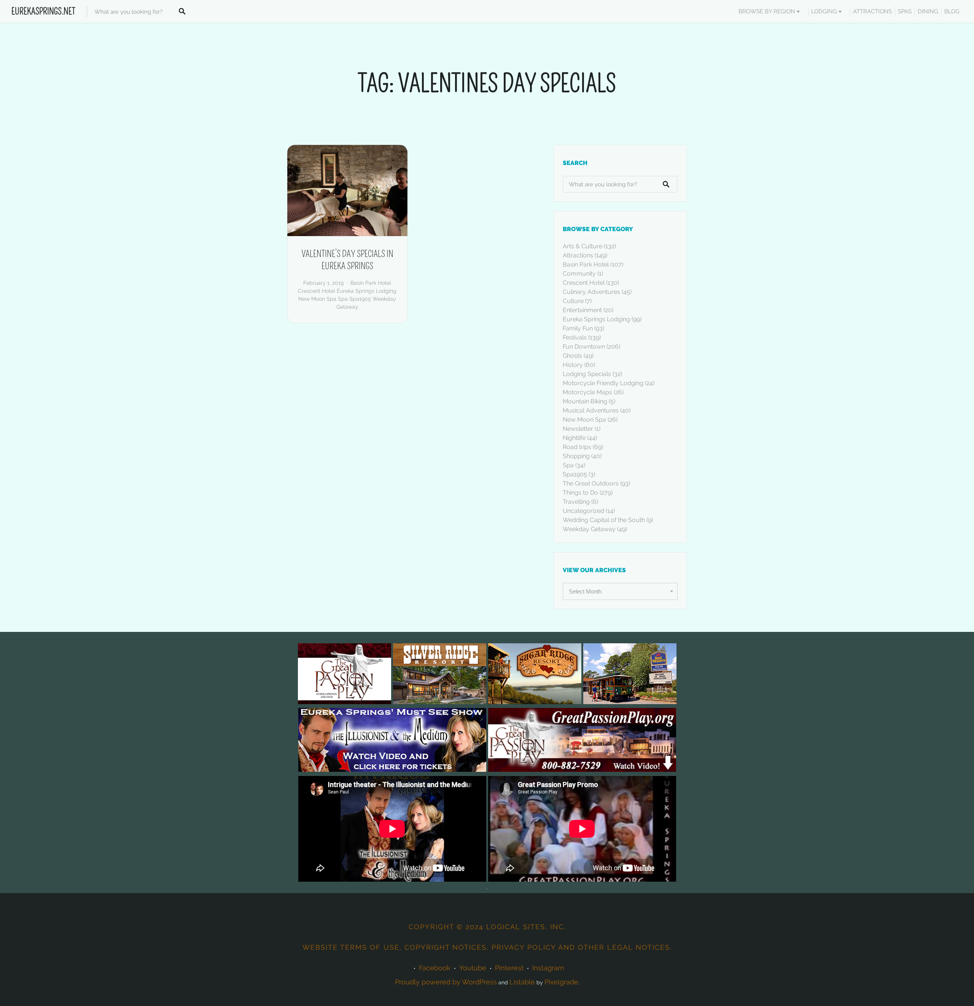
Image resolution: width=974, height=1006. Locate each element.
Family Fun (578, 328)
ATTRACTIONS (872, 11)
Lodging (824, 11)
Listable (522, 982)
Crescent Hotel (316, 291)
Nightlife (574, 437)
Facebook (434, 968)
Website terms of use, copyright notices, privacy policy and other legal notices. (487, 947)
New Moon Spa (317, 299)
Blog (952, 11)
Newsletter (578, 428)
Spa (343, 299)
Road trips (577, 447)
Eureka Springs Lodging (366, 291)
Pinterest (509, 968)
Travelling (576, 501)
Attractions (578, 255)
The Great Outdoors (591, 483)
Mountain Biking (585, 401)
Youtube (472, 968)
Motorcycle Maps (587, 392)
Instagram (548, 968)
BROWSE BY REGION (766, 11)
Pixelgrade (561, 982)
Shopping (576, 456)
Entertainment (582, 310)
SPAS (905, 11)
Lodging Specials (587, 374)
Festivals (575, 337)
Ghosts (572, 355)
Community (579, 273)
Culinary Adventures (591, 291)
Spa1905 (360, 299)
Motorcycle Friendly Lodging (603, 383)
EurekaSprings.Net (43, 11)
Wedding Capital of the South (604, 520)
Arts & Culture (582, 246)
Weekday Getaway (589, 529)
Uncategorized (583, 510)
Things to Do (580, 492)
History (573, 364)
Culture (573, 301)
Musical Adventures (591, 410)
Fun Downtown (584, 346)
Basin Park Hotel (370, 283)
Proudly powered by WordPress (446, 982)
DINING (928, 11)
